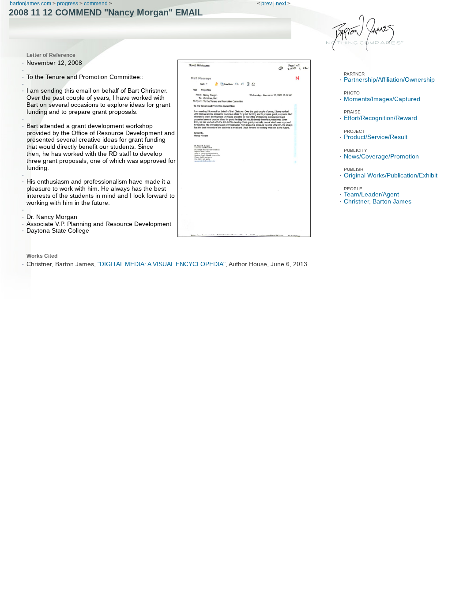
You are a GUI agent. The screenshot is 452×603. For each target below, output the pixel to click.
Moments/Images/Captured (382, 99)
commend (96, 3)
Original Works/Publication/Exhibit (390, 175)
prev (266, 3)
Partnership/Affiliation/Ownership (389, 79)
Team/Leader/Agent (371, 194)
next (281, 3)
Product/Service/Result (375, 137)
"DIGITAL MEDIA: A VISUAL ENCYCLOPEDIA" (162, 264)
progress (67, 3)
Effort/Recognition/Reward (380, 118)
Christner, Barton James (377, 201)
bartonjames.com (31, 3)
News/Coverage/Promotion (381, 156)
